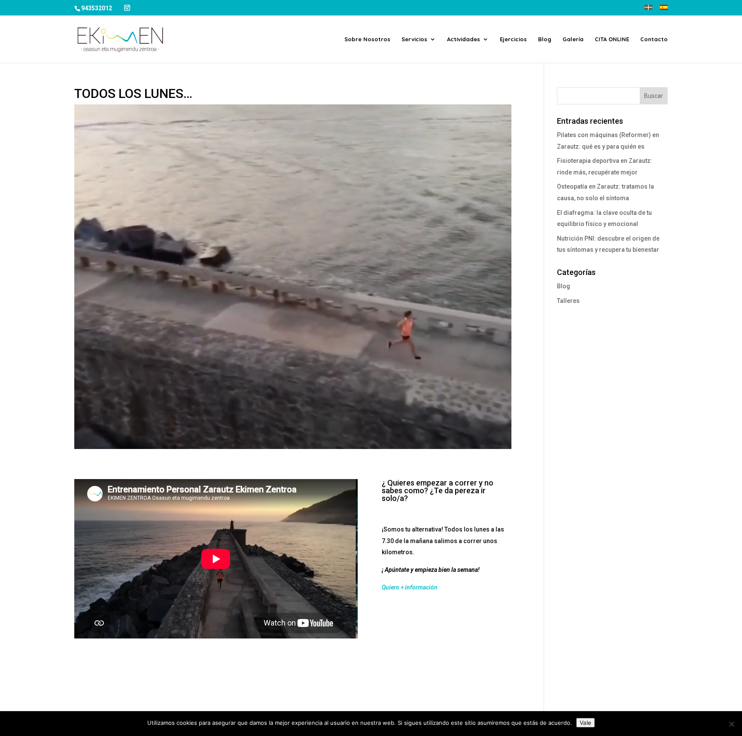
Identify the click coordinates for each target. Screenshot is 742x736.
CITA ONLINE (612, 39)
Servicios (414, 39)
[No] (731, 724)
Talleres (568, 300)
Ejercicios (513, 39)
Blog (544, 39)
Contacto (654, 39)
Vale (585, 722)
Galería (573, 39)
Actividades (463, 39)
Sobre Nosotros (367, 39)
